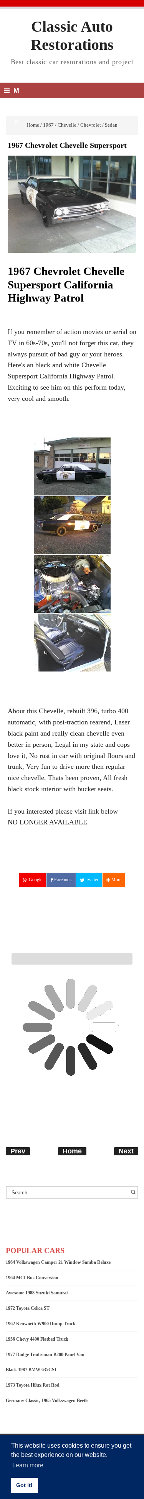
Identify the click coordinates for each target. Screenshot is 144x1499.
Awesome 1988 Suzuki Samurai (37, 1293)
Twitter (91, 879)
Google (35, 879)
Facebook (62, 879)
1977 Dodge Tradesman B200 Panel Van (45, 1354)
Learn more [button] (27, 1465)
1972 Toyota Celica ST (28, 1308)
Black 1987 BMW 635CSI (31, 1369)
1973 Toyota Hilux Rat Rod (33, 1385)
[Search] (134, 1196)
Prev (17, 1151)
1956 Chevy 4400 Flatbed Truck (37, 1339)
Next (126, 1151)
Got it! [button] (24, 1485)
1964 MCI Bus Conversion (32, 1277)
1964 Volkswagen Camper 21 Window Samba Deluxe (58, 1262)
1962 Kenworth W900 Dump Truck (41, 1323)
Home (72, 1151)
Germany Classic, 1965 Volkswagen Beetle (47, 1400)
